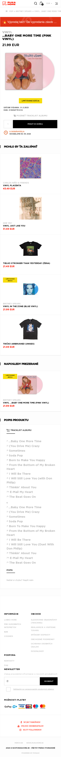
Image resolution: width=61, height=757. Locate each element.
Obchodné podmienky (42, 639)
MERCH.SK (19, 743)
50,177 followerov (32, 730)
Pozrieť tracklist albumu (31, 116)
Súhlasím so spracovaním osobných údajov (33, 689)
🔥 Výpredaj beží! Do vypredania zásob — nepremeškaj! (32, 22)
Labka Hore (10, 620)
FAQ (6, 665)
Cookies (8, 636)
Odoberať (48, 681)
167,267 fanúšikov (31, 722)
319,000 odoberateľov (32, 726)
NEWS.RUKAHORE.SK (35, 743)
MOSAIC (36, 753)
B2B (6, 632)
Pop (11, 11)
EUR (48, 3)
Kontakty (9, 661)
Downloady (37, 651)
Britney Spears (23, 11)
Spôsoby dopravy (40, 635)
